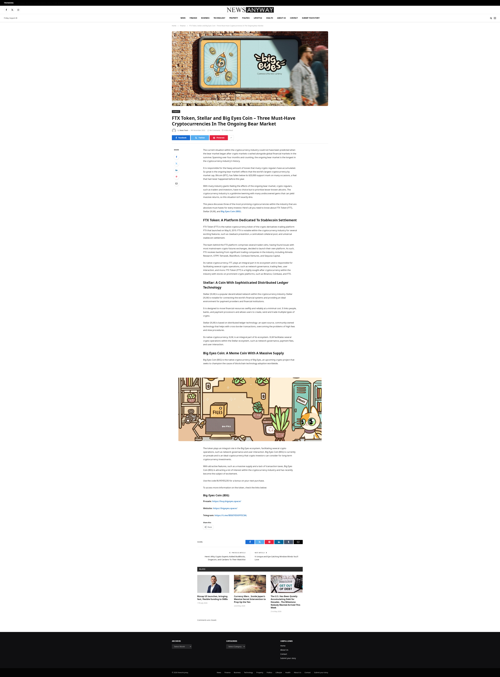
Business (205, 18)
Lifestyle (258, 18)
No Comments (215, 130)
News (182, 18)
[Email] (176, 183)
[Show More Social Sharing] (231, 137)
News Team (184, 130)
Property (233, 18)
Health (269, 18)
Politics (245, 18)
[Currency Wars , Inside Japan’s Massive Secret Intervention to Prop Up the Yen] (250, 584)
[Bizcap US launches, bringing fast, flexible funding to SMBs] (213, 584)
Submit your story (311, 18)
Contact (294, 18)
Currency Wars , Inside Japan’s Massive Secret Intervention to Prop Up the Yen (250, 599)
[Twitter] (176, 163)
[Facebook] (176, 156)
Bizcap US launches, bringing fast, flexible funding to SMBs (212, 598)
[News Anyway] (250, 10)
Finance (193, 18)
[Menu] (495, 18)
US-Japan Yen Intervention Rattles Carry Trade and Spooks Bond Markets (48, 3)
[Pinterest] (176, 176)
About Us (281, 18)
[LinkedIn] (176, 170)
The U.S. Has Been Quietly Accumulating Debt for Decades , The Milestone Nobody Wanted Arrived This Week (285, 602)
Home (282, 645)
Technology (219, 18)
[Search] (491, 18)
